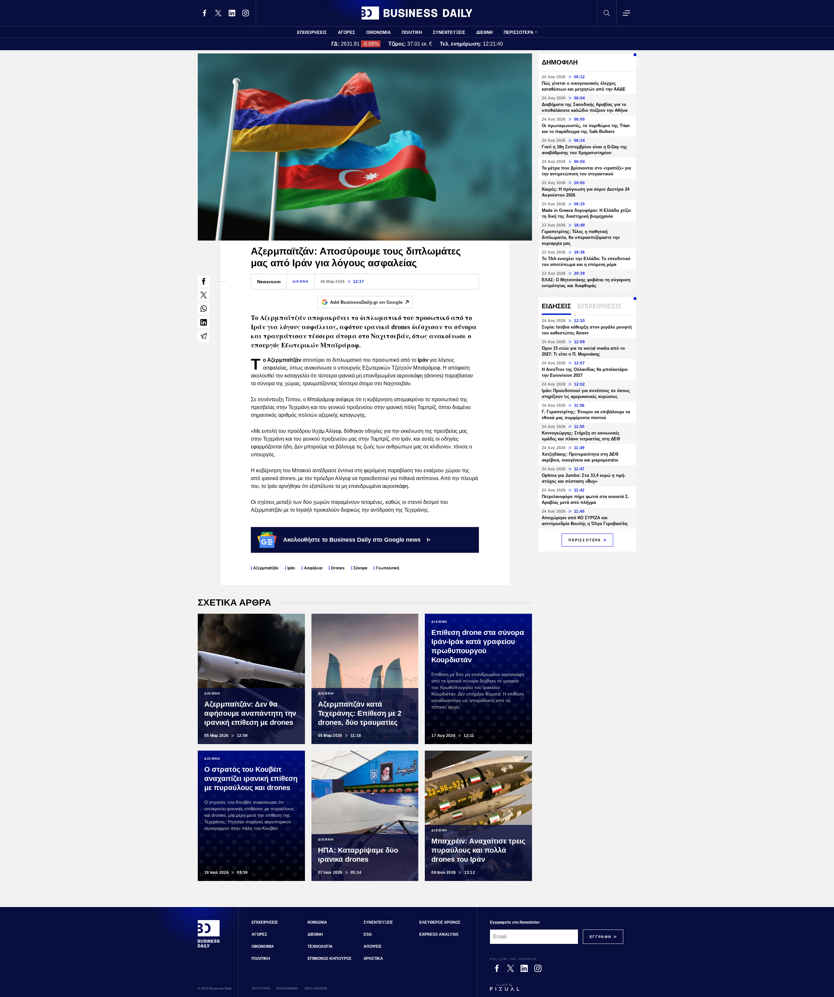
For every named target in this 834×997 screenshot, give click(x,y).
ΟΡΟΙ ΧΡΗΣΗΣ (316, 988)
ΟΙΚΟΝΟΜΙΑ (378, 32)
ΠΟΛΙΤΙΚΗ (412, 32)
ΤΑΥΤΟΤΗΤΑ (261, 988)
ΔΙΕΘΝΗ (484, 32)
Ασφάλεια (313, 568)
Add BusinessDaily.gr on (366, 302)
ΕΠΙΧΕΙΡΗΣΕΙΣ (312, 32)
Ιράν (291, 568)
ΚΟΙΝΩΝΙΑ (317, 922)
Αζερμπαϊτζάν (266, 568)
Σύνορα (360, 568)
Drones (338, 568)
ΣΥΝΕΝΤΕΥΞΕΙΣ (449, 32)
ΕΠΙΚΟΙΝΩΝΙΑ (287, 988)
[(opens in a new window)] (204, 13)
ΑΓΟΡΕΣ (346, 32)
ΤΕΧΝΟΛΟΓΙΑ (320, 946)
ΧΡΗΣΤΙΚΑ (373, 958)
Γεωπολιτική (387, 568)
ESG (368, 934)
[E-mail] (203, 336)
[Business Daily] (417, 13)
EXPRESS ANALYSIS (438, 934)
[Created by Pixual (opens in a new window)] (556, 990)
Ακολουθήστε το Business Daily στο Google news (352, 539)
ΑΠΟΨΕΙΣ (372, 946)
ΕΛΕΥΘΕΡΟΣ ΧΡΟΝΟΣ (439, 922)
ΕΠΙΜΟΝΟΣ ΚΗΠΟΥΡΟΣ (330, 958)
